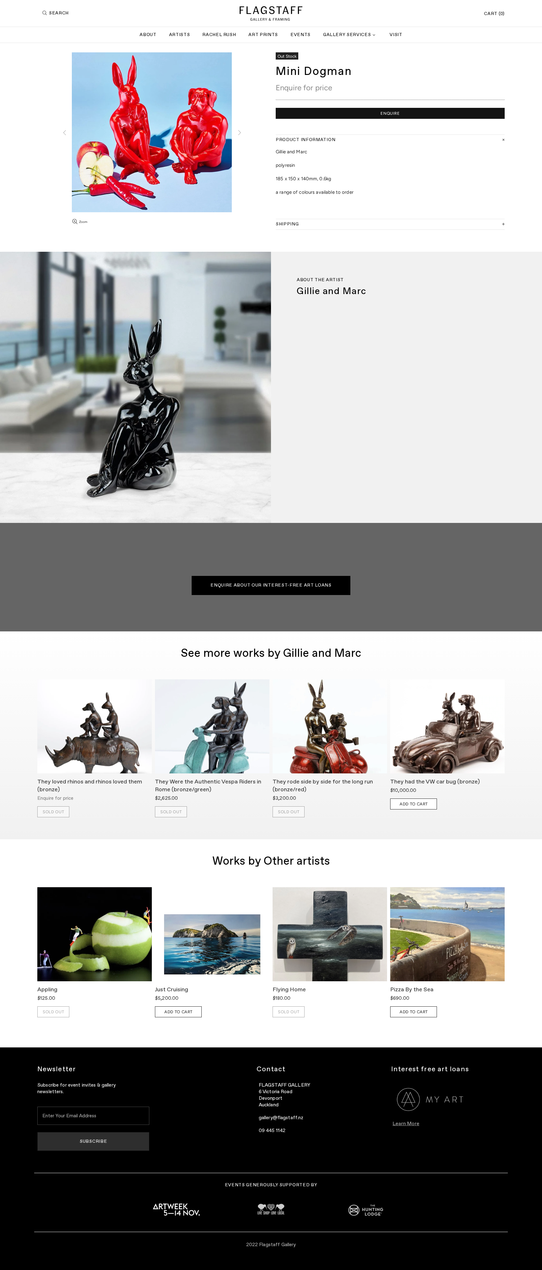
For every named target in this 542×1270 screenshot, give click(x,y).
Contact (271, 1069)
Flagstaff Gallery (271, 13)
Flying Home (289, 990)
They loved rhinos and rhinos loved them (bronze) (89, 786)
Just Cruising (171, 990)
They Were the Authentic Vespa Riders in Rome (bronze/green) (208, 786)
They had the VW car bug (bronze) (435, 782)
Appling (47, 990)
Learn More (406, 1123)
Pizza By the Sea (411, 990)
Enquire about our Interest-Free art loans (271, 585)
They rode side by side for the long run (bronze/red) (323, 786)
